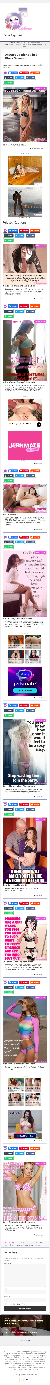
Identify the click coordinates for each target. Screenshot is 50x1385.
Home (5, 65)
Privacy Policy (21, 1304)
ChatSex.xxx (17, 44)
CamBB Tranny (8, 44)
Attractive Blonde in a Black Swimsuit (18, 1243)
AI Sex (43, 44)
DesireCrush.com (35, 42)
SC (13, 1245)
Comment (8, 1263)
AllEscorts (37, 44)
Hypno (28, 1245)
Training (37, 1245)
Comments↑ (39, 299)
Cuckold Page (25, 1340)
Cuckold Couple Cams (25, 217)
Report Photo (40, 88)
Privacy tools (17, 1369)
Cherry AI (25, 46)
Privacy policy (39, 1367)
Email (7, 1297)
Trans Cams (20, 42)
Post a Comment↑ (37, 149)
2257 (24, 1367)
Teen (32, 1245)
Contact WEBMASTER (12, 1367)
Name (7, 1289)
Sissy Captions (13, 35)
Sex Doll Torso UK (28, 44)
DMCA (30, 1367)
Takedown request (31, 1369)
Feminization (14, 65)
